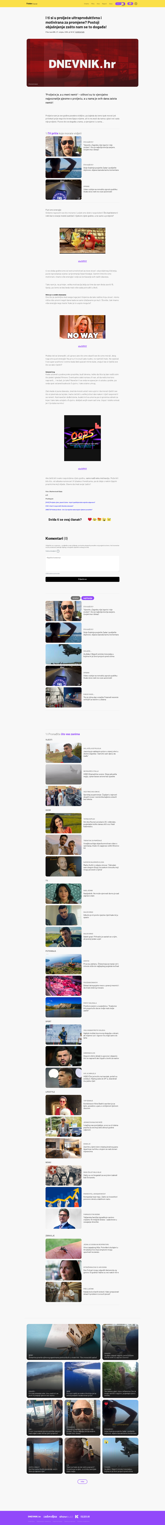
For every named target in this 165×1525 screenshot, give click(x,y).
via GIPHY (82, 261)
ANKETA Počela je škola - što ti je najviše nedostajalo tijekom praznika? (69, 509)
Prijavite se (82, 579)
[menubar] (136, 4)
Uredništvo (31, 1521)
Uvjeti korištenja (57, 1521)
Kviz (98, 4)
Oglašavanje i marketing (44, 1521)
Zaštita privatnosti (69, 1521)
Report (104, 4)
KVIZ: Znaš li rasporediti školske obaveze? (59, 506)
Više (82, 1482)
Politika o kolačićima (83, 1521)
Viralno (86, 4)
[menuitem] (136, 4)
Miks (92, 4)
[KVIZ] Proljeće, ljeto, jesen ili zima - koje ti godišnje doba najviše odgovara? (70, 502)
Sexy (110, 4)
